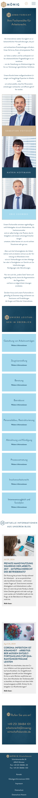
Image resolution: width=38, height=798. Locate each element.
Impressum (19, 783)
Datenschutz (19, 790)
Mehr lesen (8, 603)
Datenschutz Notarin (19, 794)
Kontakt (19, 774)
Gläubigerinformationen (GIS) (19, 779)
